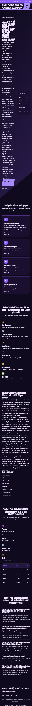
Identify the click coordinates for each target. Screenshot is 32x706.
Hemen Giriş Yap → (8, 182)
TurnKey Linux (24, 705)
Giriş (3, 695)
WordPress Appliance (9, 705)
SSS (16, 695)
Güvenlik (7, 695)
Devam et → (7, 234)
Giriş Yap (27, 6)
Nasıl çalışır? (5, 188)
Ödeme (12, 695)
